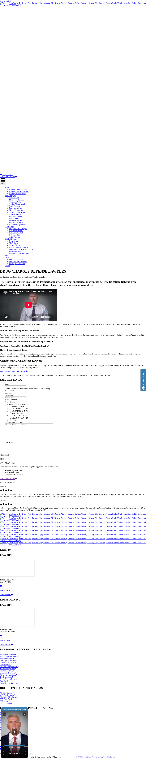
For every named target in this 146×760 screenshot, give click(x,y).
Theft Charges (14, 243)
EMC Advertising (67, 757)
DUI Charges (9, 227)
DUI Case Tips (14, 235)
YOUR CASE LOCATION (15, 404)
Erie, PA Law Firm (16, 260)
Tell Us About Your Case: (14, 422)
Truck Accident (14, 206)
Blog (6, 255)
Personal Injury (10, 196)
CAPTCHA (9, 443)
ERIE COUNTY (18, 406)
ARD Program (14, 237)
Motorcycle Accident (16, 200)
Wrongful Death (15, 202)
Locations (8, 257)
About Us (8, 187)
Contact (7, 266)
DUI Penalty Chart (16, 233)
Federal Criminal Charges (18, 247)
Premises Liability (15, 216)
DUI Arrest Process (16, 231)
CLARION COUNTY (20, 418)
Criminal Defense (11, 239)
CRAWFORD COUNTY (21, 409)
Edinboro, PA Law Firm (18, 262)
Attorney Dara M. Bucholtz (19, 192)
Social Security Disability (18, 212)
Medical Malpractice (16, 210)
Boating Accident (15, 208)
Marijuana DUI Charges (18, 229)
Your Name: (9, 391)
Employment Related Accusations (21, 249)
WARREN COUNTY (20, 411)
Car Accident (14, 198)
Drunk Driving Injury (17, 225)
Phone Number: (11, 400)
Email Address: (10, 395)
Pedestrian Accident (16, 220)
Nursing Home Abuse (17, 214)
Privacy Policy (28, 753)
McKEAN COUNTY (20, 413)
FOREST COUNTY (19, 416)
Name (7, 384)
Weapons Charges (15, 251)
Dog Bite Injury (15, 218)
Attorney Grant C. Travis (18, 190)
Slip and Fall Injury (16, 222)
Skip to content (5, 1)
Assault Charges (15, 245)
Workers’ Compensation (17, 204)
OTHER (15, 420)
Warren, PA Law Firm (17, 264)
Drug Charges (14, 241)
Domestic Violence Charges (19, 253)
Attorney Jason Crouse (17, 194)
